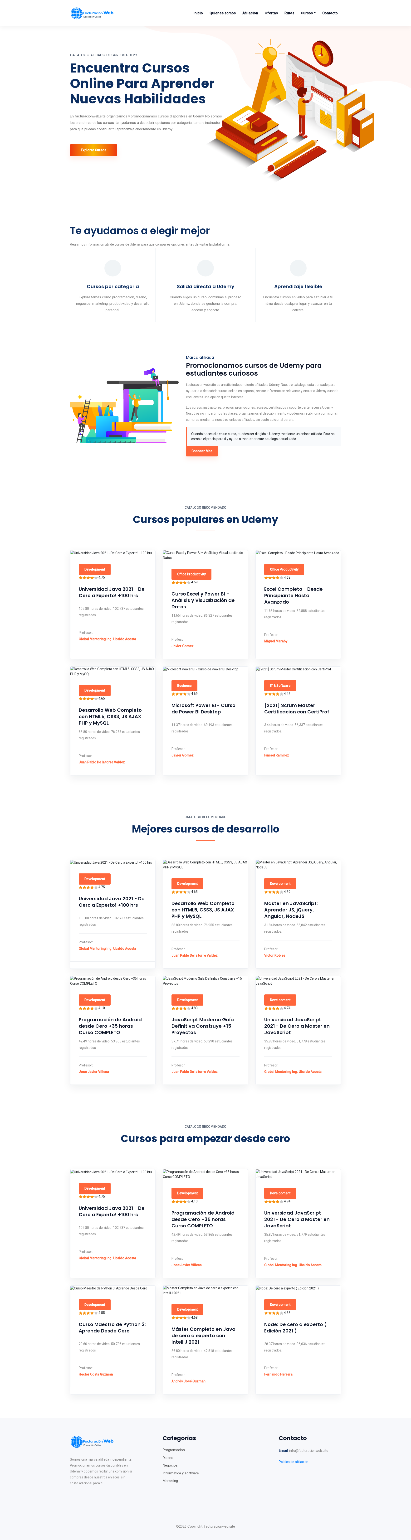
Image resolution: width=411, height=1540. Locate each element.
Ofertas (271, 13)
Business (184, 686)
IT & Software (280, 686)
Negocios (170, 1465)
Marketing (170, 1481)
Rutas (289, 13)
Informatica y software (181, 1473)
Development (94, 569)
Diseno (168, 1458)
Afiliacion (250, 13)
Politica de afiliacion (293, 1462)
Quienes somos (223, 13)
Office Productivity (191, 574)
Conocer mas (201, 451)
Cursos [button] (307, 13)
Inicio (198, 13)
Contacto (330, 13)
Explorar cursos (93, 150)
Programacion (174, 1450)
